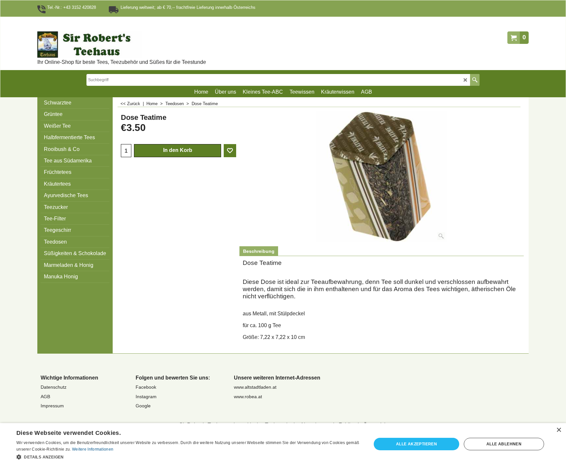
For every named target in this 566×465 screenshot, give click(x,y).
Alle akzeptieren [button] (416, 444)
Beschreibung (258, 251)
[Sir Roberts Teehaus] (111, 44)
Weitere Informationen (92, 449)
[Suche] (475, 80)
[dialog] (283, 444)
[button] (188, 456)
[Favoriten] (230, 150)
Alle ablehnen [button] (503, 444)
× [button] (558, 430)
